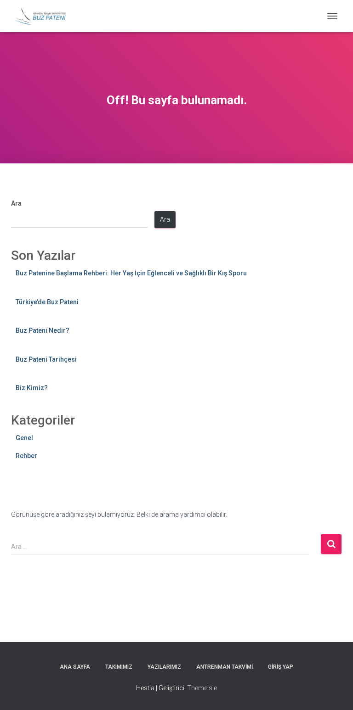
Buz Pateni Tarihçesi (46, 359)
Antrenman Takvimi (224, 667)
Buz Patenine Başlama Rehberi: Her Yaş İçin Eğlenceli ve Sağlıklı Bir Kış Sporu (131, 273)
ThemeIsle (202, 688)
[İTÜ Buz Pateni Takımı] (43, 16)
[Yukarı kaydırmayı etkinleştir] (335, 691)
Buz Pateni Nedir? (42, 330)
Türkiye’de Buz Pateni (47, 302)
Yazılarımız (164, 667)
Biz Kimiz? (32, 387)
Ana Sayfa (75, 667)
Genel (24, 438)
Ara (16, 203)
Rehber (26, 455)
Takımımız (118, 667)
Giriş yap (280, 667)
